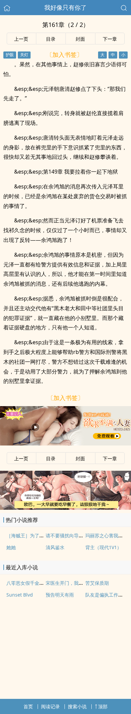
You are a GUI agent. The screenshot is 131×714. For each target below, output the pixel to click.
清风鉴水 (55, 547)
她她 (11, 547)
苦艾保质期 (97, 583)
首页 (28, 706)
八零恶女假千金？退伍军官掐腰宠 (41, 583)
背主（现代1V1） (103, 547)
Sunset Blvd (19, 595)
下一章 (110, 39)
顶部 (102, 706)
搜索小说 (77, 706)
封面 (80, 39)
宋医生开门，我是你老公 (71, 583)
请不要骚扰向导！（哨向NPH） (79, 535)
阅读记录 (50, 706)
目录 (50, 39)
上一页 (21, 39)
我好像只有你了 (65, 7)
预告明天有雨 (60, 595)
